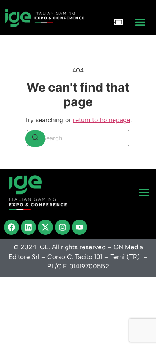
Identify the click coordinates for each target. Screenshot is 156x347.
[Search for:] (78, 138)
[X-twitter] (45, 227)
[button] (139, 22)
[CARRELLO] (119, 22)
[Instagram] (62, 227)
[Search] (35, 138)
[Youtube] (79, 227)
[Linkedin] (28, 227)
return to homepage (101, 120)
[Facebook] (11, 227)
